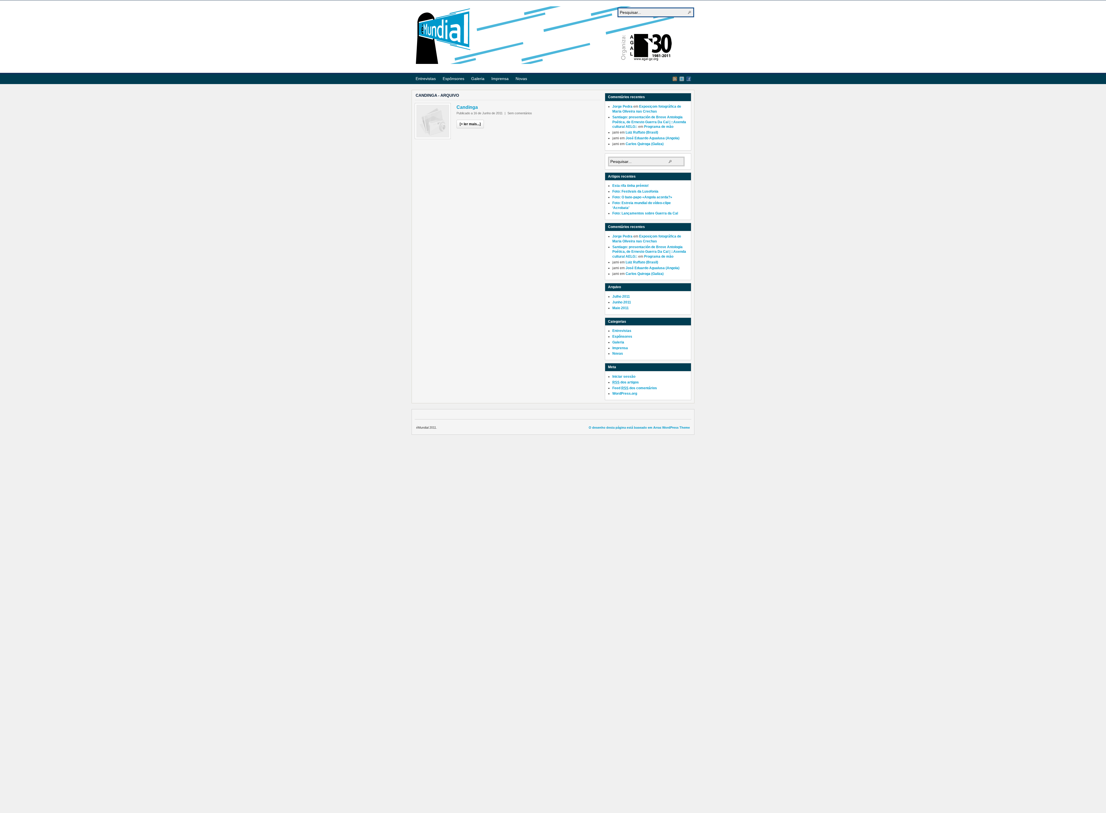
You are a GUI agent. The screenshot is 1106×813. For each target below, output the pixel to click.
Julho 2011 (621, 297)
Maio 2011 (620, 308)
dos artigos (625, 382)
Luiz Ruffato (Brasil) (642, 132)
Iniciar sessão (623, 377)
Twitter (681, 79)
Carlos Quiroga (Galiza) (645, 144)
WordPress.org (624, 394)
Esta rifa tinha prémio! (630, 186)
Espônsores (453, 78)
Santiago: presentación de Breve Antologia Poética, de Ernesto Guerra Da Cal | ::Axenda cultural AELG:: (649, 122)
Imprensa (500, 78)
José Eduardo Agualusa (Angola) (652, 138)
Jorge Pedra (622, 107)
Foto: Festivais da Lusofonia (635, 191)
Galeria (477, 78)
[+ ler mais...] (470, 124)
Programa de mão (658, 127)
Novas (521, 78)
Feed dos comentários (634, 388)
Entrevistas (426, 78)
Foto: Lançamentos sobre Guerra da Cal (645, 213)
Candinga (467, 107)
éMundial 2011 (544, 35)
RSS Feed (675, 79)
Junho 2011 (621, 302)
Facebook (688, 79)
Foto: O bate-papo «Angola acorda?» (642, 197)
